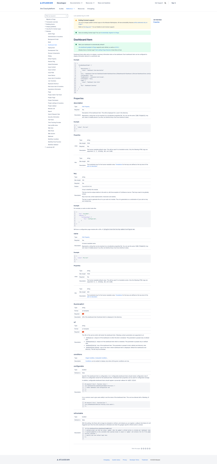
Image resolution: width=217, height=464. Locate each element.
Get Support (159, 3)
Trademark (145, 460)
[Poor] (144, 448)
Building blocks (50, 24)
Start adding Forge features (103, 50)
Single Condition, (90, 358)
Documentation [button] (75, 3)
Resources (81, 8)
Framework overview (52, 22)
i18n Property (86, 106)
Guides (61, 8)
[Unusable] (142, 448)
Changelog (90, 8)
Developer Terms (134, 460)
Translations (119, 164)
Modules (48, 31)
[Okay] (146, 448)
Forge (94, 47)
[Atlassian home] (46, 3)
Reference (69, 8)
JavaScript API (50, 147)
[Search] (165, 3)
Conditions (88, 361)
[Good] (148, 448)
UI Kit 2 (117, 47)
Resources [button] (89, 3)
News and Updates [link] (104, 3)
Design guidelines (51, 26)
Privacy (125, 460)
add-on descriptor (92, 166)
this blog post (87, 27)
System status (116, 460)
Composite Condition (101, 358)
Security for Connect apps (53, 29)
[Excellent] (150, 448)
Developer (61, 3)
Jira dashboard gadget (84, 47)
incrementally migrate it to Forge (110, 32)
